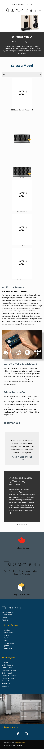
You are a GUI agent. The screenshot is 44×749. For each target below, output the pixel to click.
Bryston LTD (20, 743)
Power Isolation (9, 643)
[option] (22, 709)
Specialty (6, 646)
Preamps (7, 635)
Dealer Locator (7, 668)
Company (5, 662)
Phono (6, 640)
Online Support (7, 673)
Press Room (6, 683)
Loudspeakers (8, 633)
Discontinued (8, 648)
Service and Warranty (9, 670)
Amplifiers (7, 630)
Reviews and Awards (9, 676)
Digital (6, 638)
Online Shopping (7, 665)
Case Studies (6, 681)
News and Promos (8, 678)
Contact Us (5, 686)
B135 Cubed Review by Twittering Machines (20, 476)
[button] (18, 734)
